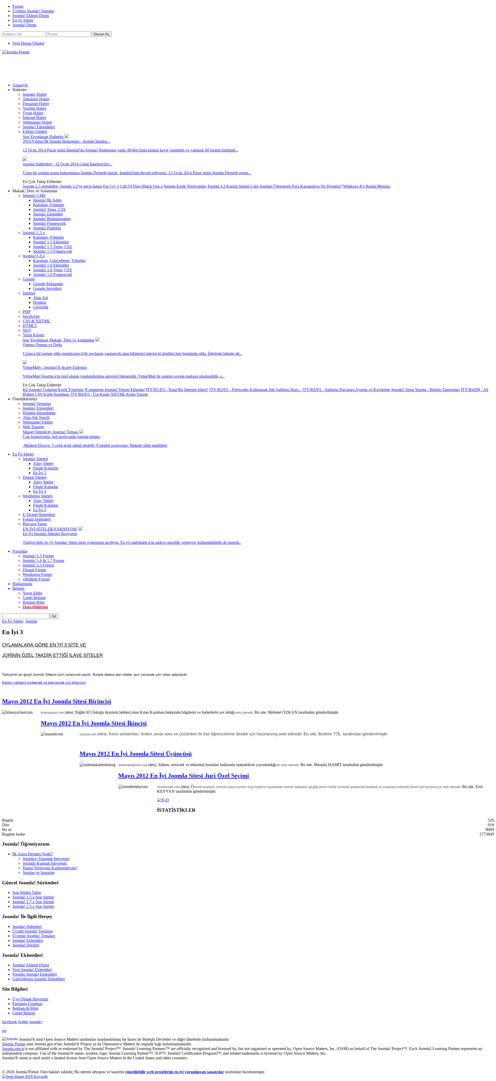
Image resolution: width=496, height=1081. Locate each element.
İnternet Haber (34, 117)
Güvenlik (40, 307)
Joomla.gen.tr (13, 1048)
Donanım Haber (36, 103)
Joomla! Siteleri (35, 459)
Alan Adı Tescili (36, 417)
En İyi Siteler (23, 454)
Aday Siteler (43, 463)
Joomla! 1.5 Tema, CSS (52, 246)
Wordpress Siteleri (37, 496)
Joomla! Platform (47, 228)
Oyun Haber (33, 113)
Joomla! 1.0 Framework (52, 274)
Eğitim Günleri (35, 131)
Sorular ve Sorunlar (39, 872)
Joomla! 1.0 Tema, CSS (52, 270)
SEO (27, 330)
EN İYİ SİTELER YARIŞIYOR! (50, 529)
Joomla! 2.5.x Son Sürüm (33, 906)
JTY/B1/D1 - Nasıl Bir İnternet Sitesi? (177, 389)
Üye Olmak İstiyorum (30, 999)
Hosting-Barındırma (39, 413)
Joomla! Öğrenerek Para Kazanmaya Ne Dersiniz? (301, 186)
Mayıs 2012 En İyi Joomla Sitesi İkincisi (94, 723)
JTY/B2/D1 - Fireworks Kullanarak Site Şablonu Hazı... (255, 389)
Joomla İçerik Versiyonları (185, 186)
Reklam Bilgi (33, 602)
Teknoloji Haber (36, 99)
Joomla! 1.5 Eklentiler (51, 242)
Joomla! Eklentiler (48, 214)
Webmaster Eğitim (38, 422)
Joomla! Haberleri (27, 926)
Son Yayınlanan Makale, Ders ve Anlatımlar (58, 340)
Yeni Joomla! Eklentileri (32, 969)
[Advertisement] (96, 66)
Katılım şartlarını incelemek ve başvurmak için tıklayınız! (44, 682)
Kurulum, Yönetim (48, 205)
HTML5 (30, 325)
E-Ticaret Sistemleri (39, 514)
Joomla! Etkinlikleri (39, 127)
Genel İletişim (34, 597)
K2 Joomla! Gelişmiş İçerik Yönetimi (53, 389)
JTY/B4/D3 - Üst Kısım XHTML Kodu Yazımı (109, 394)
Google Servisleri (47, 288)
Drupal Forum (34, 570)
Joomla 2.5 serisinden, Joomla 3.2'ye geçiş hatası (62, 186)
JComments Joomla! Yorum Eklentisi (114, 389)
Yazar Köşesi (33, 335)
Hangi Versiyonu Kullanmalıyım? (50, 868)
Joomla (31, 621)
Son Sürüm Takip (26, 892)
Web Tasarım (33, 427)
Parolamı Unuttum (27, 1003)
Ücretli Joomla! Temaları (32, 931)
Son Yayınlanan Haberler (43, 136)
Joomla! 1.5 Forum (38, 556)
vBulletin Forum (36, 579)
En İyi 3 (39, 473)
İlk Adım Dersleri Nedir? (32, 854)
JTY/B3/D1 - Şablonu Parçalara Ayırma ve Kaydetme (346, 389)
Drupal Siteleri (35, 477)
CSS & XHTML (36, 321)
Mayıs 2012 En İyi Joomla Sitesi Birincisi (56, 701)
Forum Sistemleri (37, 519)
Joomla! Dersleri (25, 945)
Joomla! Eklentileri (38, 408)
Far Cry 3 (111, 186)
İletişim (18, 588)
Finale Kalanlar (45, 468)
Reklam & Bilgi (25, 1008)
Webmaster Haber (37, 122)
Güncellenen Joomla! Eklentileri (38, 979)
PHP (26, 311)
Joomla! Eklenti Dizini (30, 15)
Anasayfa (20, 85)
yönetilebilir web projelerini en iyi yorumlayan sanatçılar (174, 1072)
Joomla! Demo (24, 25)
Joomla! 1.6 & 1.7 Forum (43, 560)
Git (54, 616)
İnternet (29, 293)
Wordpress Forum (37, 574)
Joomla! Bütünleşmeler (52, 219)
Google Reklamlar (48, 284)
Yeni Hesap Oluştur (28, 43)
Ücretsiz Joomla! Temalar (33, 11)
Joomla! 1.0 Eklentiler (51, 265)
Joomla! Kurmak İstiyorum (45, 863)
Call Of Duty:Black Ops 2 (141, 186)
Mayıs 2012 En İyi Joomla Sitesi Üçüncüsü (136, 753)
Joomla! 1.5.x (34, 232)
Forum (17, 6)
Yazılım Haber (34, 108)
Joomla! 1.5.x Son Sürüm (33, 897)
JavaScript (31, 316)
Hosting (39, 302)
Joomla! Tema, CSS (49, 209)
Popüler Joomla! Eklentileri (34, 974)
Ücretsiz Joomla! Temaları (33, 936)
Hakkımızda (22, 584)
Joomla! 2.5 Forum (38, 565)
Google (29, 279)
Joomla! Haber (35, 94)
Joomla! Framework (49, 223)
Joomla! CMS (34, 195)
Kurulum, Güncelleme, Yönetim (59, 260)
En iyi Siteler (23, 20)
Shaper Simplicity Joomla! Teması (50, 432)
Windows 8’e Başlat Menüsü (366, 186)
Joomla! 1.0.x (34, 256)
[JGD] (163, 800)
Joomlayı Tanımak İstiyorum (46, 858)
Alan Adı (40, 298)
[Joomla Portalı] (15, 52)
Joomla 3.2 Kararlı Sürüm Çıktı (233, 186)
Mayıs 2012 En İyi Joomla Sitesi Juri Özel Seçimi (183, 775)
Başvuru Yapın (35, 524)
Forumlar (19, 551)
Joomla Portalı (13, 1044)
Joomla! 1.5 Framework (52, 251)
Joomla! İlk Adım (47, 200)
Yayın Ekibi (32, 593)
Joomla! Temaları (37, 403)
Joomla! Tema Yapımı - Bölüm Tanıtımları (425, 389)
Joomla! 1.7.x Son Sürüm (33, 902)
